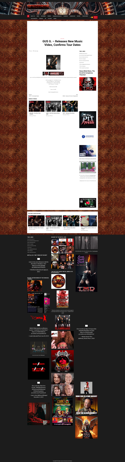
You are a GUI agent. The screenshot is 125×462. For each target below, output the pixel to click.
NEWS (38, 16)
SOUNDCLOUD (72, 16)
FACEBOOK (66, 16)
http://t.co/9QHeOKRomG (38, 331)
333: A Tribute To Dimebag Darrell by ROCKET (87, 158)
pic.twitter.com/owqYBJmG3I (38, 333)
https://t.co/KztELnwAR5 (86, 332)
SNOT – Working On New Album (68, 113)
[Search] (90, 17)
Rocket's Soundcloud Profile (84, 60)
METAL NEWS (62, 38)
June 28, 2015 (45, 336)
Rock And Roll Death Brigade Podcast (85, 55)
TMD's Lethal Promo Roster (84, 67)
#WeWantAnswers (41, 387)
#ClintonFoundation (38, 391)
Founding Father (92, 175)
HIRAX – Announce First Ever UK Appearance (70, 95)
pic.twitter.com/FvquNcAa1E (38, 392)
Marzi (41, 355)
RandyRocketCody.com (57, 16)
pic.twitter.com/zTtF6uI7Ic (38, 267)
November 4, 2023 (38, 397)
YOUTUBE (50, 18)
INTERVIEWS (43, 16)
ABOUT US (33, 16)
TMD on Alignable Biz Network (84, 64)
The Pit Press (81, 62)
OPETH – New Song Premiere (34, 95)
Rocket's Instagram (82, 58)
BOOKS (55, 18)
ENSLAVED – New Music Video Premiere (36, 227)
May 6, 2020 (91, 338)
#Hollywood (42, 389)
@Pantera (45, 328)
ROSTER (78, 16)
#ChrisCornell (35, 389)
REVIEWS (49, 16)
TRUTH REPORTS (34, 18)
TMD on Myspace (82, 66)
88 (45, 18)
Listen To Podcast (95, 17)
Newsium (65, 460)
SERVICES (41, 18)
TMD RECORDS (85, 16)
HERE (56, 86)
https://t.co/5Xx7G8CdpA (38, 265)
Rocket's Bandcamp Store (31, 242)
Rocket (35, 115)
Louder (63, 312)
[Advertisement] (62, 29)
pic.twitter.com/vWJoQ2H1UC (86, 334)
